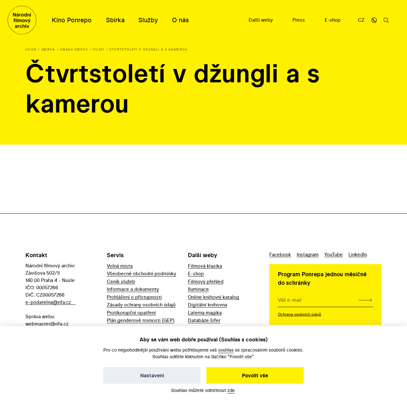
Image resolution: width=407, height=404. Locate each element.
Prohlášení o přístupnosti (134, 297)
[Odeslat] (365, 300)
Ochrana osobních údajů (299, 314)
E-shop (333, 20)
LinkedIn (357, 254)
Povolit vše (255, 375)
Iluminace (198, 289)
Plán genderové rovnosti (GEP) (140, 320)
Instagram (308, 254)
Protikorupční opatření (131, 312)
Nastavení (152, 375)
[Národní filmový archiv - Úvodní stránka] (22, 20)
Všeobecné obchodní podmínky (141, 273)
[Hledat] (386, 20)
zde (231, 390)
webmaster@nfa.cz (46, 323)
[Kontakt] (374, 20)
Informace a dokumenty (133, 289)
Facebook (280, 254)
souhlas (226, 350)
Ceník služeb (121, 281)
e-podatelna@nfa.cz (48, 302)
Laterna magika (205, 312)
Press (299, 20)
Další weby (261, 20)
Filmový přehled (206, 281)
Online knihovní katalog (213, 297)
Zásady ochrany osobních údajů (141, 304)
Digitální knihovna (207, 304)
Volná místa (120, 266)
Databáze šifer (204, 320)
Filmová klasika (205, 266)
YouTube (333, 254)
